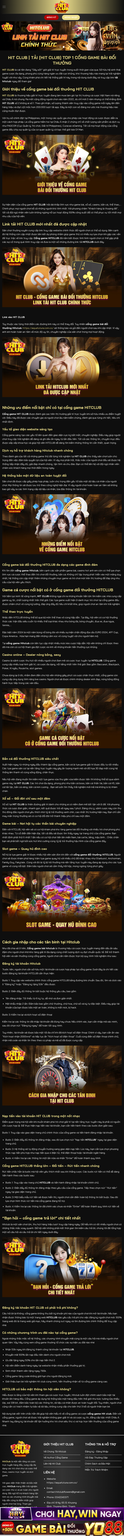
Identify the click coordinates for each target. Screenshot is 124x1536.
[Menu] (4, 6)
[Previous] (6, 36)
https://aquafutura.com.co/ (38, 327)
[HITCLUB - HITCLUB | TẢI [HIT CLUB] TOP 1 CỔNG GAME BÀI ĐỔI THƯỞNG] (62, 7)
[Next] (117, 36)
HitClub (6, 1461)
